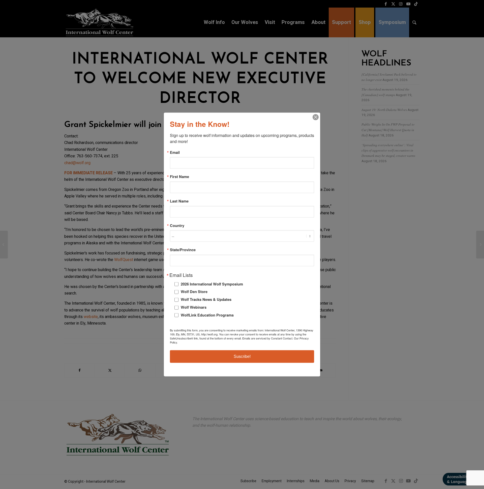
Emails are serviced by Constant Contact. (267, 338)
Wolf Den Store (194, 291)
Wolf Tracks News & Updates (206, 299)
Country (177, 225)
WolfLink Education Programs (207, 315)
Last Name (179, 201)
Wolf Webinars (193, 307)
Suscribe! (242, 356)
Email (175, 152)
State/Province (183, 250)
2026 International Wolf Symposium (212, 283)
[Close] (316, 117)
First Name (179, 177)
